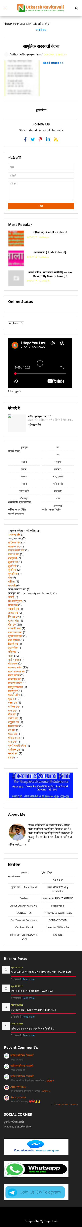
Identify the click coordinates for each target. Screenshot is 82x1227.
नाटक (24, 469)
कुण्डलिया (13, 574)
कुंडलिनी (12, 566)
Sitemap (57, 934)
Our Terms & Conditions (24, 920)
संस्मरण (24, 476)
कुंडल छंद (13, 562)
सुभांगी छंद (13, 753)
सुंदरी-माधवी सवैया (17, 745)
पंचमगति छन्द (14, 628)
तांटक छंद (13, 613)
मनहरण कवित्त (15, 683)
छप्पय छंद (13, 605)
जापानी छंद (13, 609)
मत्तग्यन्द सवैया (15, 667)
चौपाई (11, 597)
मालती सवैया (14, 695)
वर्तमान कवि (58, 483)
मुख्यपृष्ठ (24, 447)
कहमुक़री (12, 558)
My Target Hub (49, 1221)
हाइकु (11, 757)
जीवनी (24, 483)
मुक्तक (11, 699)
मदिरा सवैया (14, 675)
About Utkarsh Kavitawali (24, 905)
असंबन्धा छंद (14, 534)
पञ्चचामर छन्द (15, 632)
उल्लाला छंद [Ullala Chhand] (50, 252)
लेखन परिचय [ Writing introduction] (58, 889)
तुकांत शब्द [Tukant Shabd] (24, 887)
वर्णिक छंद (13, 718)
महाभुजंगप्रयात (15, 687)
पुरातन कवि (24, 491)
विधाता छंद (13, 726)
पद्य (58, 447)
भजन (10, 655)
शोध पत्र (24, 498)
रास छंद (12, 710)
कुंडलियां (12, 570)
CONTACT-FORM (58, 920)
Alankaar (58, 879)
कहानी (24, 461)
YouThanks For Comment (66, 1104)
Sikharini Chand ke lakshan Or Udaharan (41, 972)
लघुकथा (58, 461)
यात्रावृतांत (58, 476)
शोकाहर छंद (14, 738)
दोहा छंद (12, 624)
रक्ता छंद (12, 702)
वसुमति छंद (13, 722)
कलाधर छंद (13, 554)
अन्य (58, 498)
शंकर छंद (12, 734)
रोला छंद (12, 714)
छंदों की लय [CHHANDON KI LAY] (24, 936)
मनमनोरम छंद (14, 679)
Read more (28, 979)
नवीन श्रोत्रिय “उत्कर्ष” (22, 1055)
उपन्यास (58, 469)
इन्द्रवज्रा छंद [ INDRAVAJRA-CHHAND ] (33, 1009)
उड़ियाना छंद (14, 542)
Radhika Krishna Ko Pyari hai (32, 991)
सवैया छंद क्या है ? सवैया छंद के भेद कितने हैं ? (32, 1028)
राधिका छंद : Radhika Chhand (50, 232)
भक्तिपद (12, 652)
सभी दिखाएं (41, 30)
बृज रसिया (13, 648)
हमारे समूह (58, 505)
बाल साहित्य (14, 640)
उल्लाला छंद (14, 546)
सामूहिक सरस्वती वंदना (41, 46)
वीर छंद (11, 730)
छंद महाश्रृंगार (15, 601)
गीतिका (11, 581)
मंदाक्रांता (13, 663)
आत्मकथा (58, 491)
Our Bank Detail (24, 927)
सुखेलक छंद (14, 749)
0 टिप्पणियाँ (16, 979)
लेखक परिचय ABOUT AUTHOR (58, 898)
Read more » (52, 63)
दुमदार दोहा (13, 620)
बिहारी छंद (13, 644)
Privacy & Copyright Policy (58, 913)
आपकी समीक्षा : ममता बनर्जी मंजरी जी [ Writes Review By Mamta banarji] (50, 274)
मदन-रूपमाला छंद (16, 671)
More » (50, 1080)
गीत (10, 577)
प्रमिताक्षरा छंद (15, 636)
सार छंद (12, 741)
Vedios (24, 898)
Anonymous (18, 1087)
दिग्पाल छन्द (14, 616)
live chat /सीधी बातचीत (58, 927)
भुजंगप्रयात (14, 659)
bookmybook (58, 905)
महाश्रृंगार (13, 691)
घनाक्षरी (12, 585)
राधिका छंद (13, 706)
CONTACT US (24, 913)
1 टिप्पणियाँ (16, 998)
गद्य (58, 454)
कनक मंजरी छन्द (16, 550)
